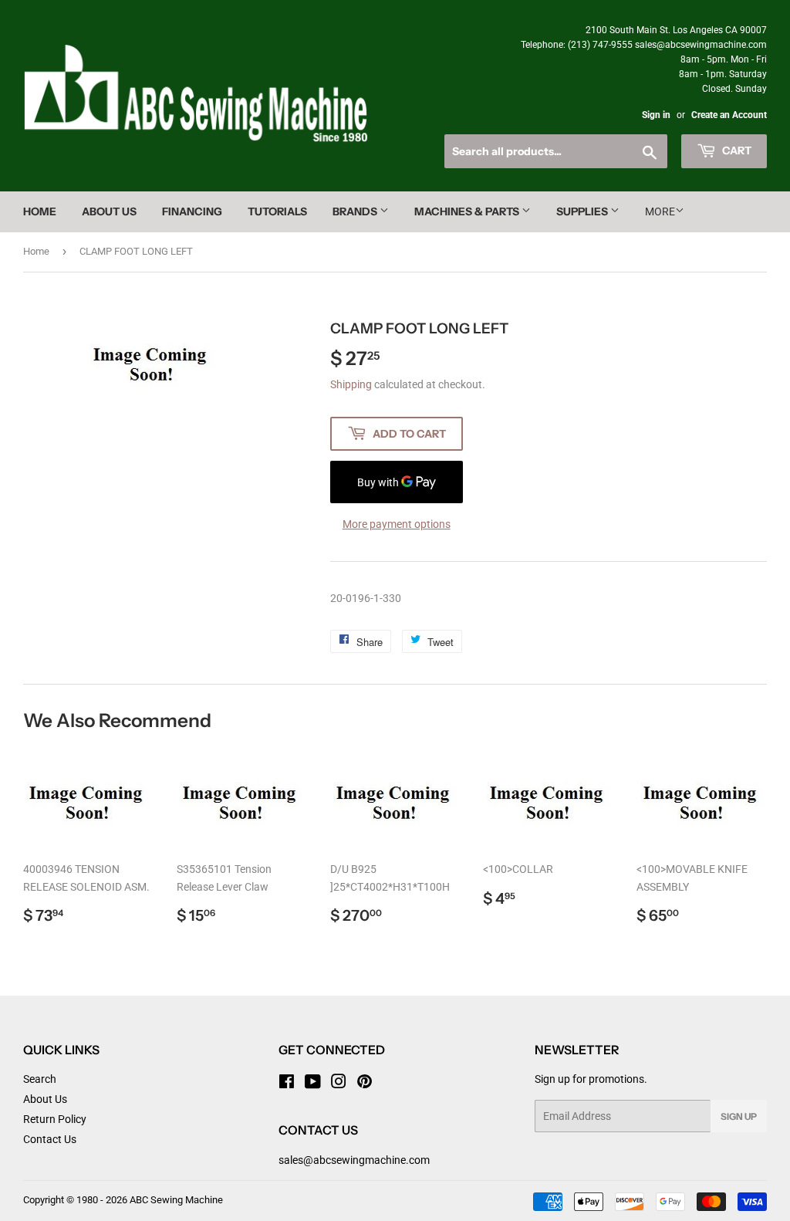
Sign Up (739, 1116)
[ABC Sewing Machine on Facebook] (287, 1083)
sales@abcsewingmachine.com (354, 1160)
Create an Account (729, 115)
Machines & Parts (468, 211)
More (660, 211)
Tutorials (277, 211)
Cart (735, 150)
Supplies (583, 211)
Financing (192, 211)
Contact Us (49, 1139)
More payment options (397, 524)
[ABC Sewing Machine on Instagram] (338, 1083)
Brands (356, 211)
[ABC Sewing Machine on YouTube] (313, 1083)
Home (39, 211)
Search (39, 1079)
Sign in (656, 115)
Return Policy (54, 1119)
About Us (109, 211)
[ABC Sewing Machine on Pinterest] (364, 1083)
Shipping (351, 384)
